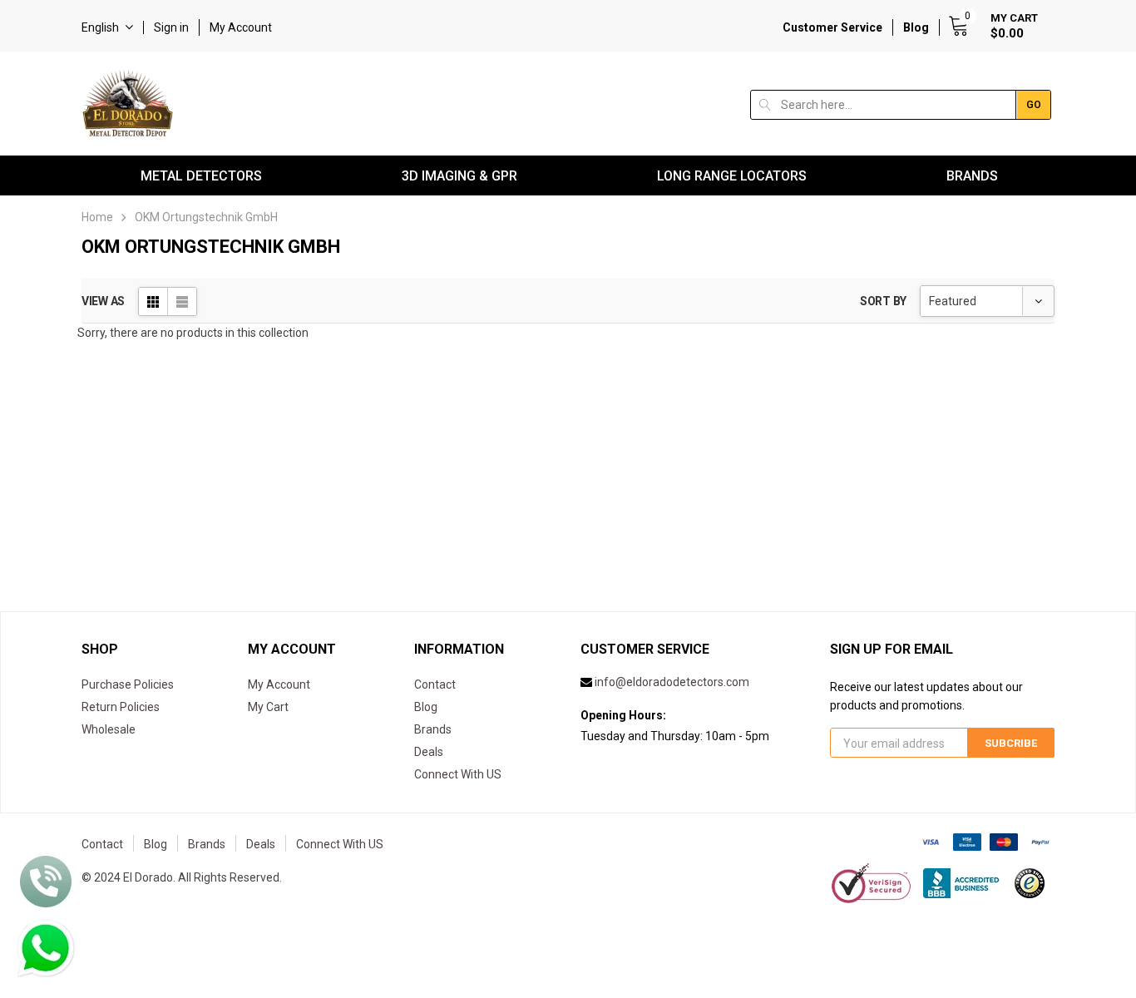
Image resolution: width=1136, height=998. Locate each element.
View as (103, 301)
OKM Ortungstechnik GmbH (206, 217)
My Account (241, 27)
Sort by (883, 301)
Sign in (171, 27)
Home (97, 217)
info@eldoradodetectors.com (672, 682)
